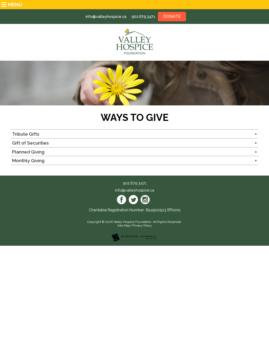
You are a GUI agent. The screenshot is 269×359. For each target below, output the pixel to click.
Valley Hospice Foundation (132, 222)
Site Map (123, 225)
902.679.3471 (143, 16)
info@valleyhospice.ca (106, 16)
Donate (172, 16)
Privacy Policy (142, 225)
